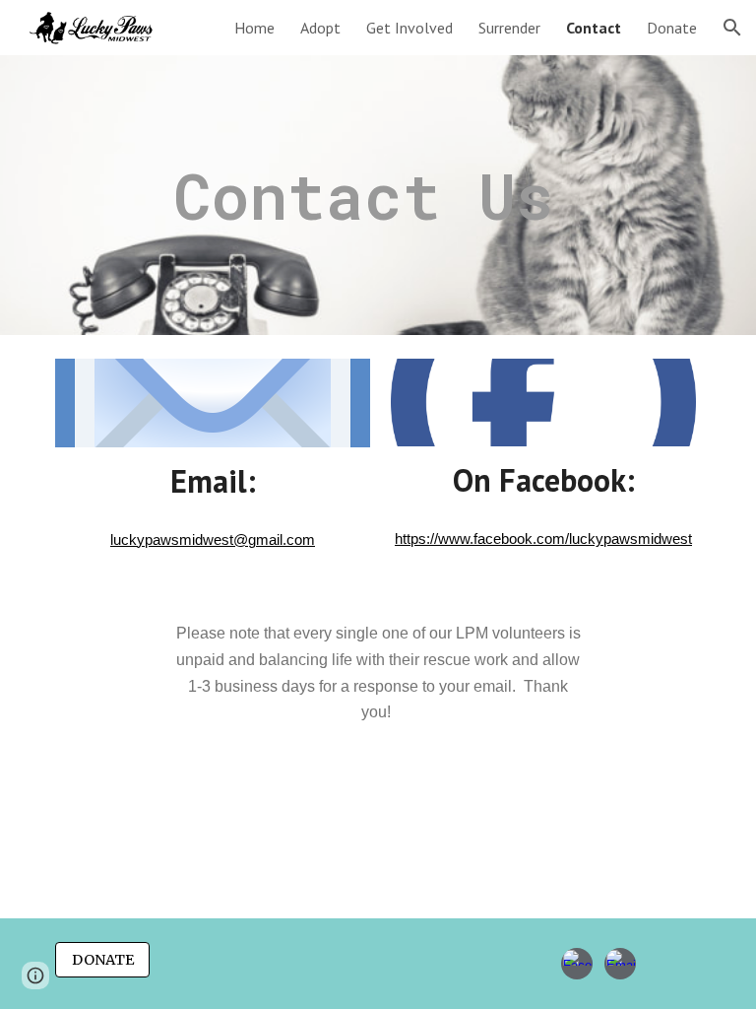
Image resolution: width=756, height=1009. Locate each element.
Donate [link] (672, 27)
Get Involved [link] (409, 27)
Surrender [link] (509, 27)
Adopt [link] (320, 27)
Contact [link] (593, 27)
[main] (432, 195)
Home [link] (254, 27)
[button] (732, 27)
